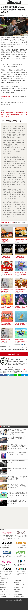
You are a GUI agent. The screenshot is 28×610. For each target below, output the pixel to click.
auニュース (3, 591)
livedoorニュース (19, 582)
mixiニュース (4, 584)
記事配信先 (4, 578)
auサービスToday (19, 596)
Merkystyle (17, 589)
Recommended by (18, 344)
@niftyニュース (18, 587)
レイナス (24, 15)
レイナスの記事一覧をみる (14, 354)
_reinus (16, 368)
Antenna (16, 591)
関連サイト (4, 529)
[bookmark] (24, 375)
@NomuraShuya (5, 96)
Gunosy (2, 580)
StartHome (3, 596)
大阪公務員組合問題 (18, 349)
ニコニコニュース (19, 584)
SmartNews (17, 580)
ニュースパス (18, 594)
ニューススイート (5, 594)
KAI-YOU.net (4, 589)
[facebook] (3, 375)
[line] (17, 375)
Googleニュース (4, 582)
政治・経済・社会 (6, 349)
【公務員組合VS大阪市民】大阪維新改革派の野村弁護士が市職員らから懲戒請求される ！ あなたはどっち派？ (14, 114)
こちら (23, 369)
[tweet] (8, 375)
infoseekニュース (5, 587)
